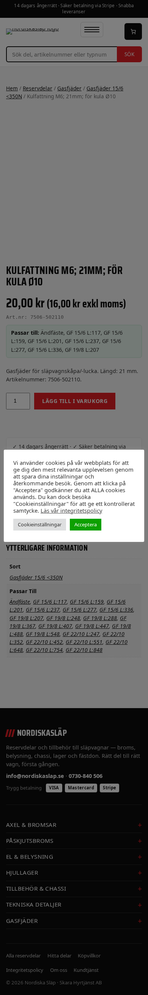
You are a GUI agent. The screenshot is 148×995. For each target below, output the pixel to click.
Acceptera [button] (85, 524)
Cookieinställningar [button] (39, 524)
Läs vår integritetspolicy (71, 510)
